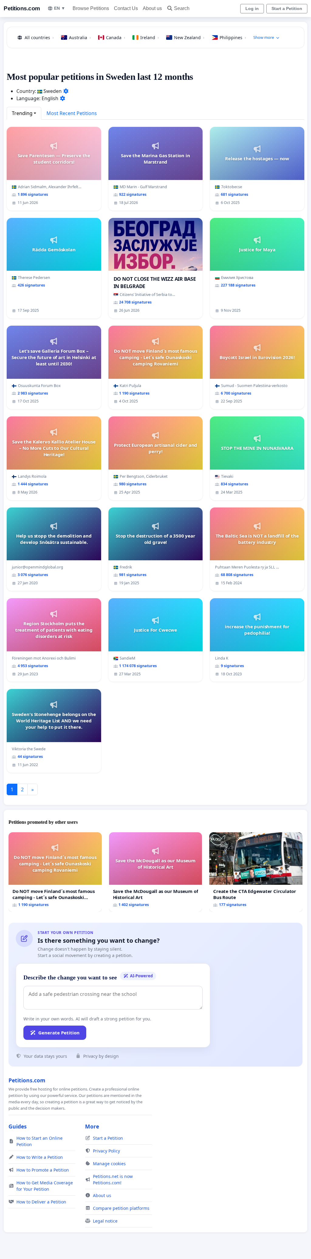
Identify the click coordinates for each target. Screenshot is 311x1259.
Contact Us (126, 8)
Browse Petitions (91, 8)
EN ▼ (59, 8)
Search (182, 8)
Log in (252, 8)
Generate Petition (59, 1033)
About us (152, 8)
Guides (18, 1126)
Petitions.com (22, 8)
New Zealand (189, 37)
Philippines (233, 37)
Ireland (149, 37)
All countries (39, 37)
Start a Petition (287, 8)
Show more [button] (263, 37)
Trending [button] (22, 113)
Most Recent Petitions (71, 113)
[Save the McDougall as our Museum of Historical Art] (155, 872)
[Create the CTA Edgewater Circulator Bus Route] (255, 872)
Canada (115, 37)
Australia (80, 37)
